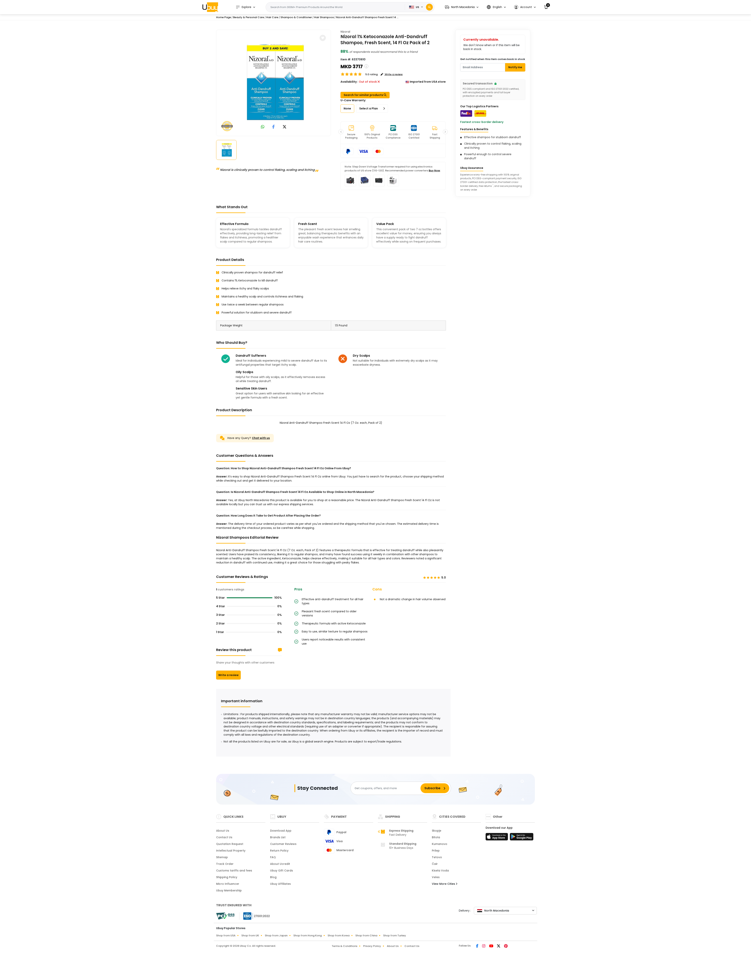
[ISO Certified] (254, 916)
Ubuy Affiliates (280, 884)
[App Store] (497, 838)
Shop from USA (225, 935)
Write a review (228, 675)
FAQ (273, 857)
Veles (436, 877)
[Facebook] (477, 946)
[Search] (429, 7)
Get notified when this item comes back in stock (492, 59)
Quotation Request (229, 844)
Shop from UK (250, 935)
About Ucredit (280, 864)
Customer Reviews (283, 844)
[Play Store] (521, 838)
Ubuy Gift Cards (281, 870)
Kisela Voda (440, 870)
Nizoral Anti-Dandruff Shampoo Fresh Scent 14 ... (367, 17)
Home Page (223, 17)
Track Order (225, 864)
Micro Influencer (227, 884)
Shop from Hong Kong (307, 935)
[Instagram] (484, 946)
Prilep (436, 851)
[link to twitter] (284, 127)
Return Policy (279, 851)
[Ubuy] (210, 7)
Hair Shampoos (324, 17)
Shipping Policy (226, 877)
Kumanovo (439, 844)
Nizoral (345, 32)
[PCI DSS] (225, 916)
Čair (435, 864)
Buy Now (434, 170)
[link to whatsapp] (262, 127)
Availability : (349, 82)
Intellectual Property (230, 851)
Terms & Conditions (344, 946)
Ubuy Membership (229, 890)
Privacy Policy (372, 946)
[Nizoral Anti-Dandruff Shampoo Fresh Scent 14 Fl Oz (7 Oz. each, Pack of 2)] (273, 82)
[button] (462, 7)
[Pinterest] (505, 946)
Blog (273, 877)
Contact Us (224, 837)
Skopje (436, 831)
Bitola (436, 837)
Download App (280, 831)
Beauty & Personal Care (248, 17)
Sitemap (222, 857)
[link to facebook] (273, 127)
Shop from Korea (338, 935)
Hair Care (272, 17)
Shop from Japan (276, 935)
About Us (222, 831)
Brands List (278, 837)
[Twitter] (498, 946)
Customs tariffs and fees (234, 870)
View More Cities (444, 884)
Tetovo (437, 857)
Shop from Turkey (394, 935)
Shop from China (366, 935)
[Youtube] (491, 946)
